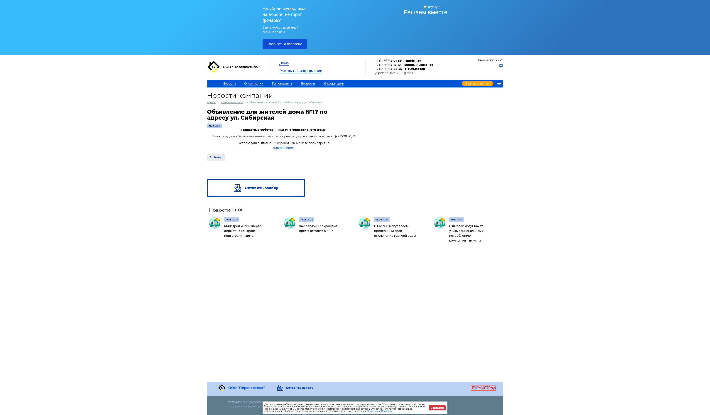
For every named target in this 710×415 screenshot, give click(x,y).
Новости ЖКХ (226, 210)
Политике (372, 411)
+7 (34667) (398, 61)
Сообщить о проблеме (285, 44)
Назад (218, 157)
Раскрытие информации (300, 71)
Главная (211, 102)
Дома (284, 63)
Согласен (437, 407)
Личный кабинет (489, 60)
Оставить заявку (299, 387)
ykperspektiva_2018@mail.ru (396, 73)
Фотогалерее (283, 148)
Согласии (386, 411)
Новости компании (232, 102)
